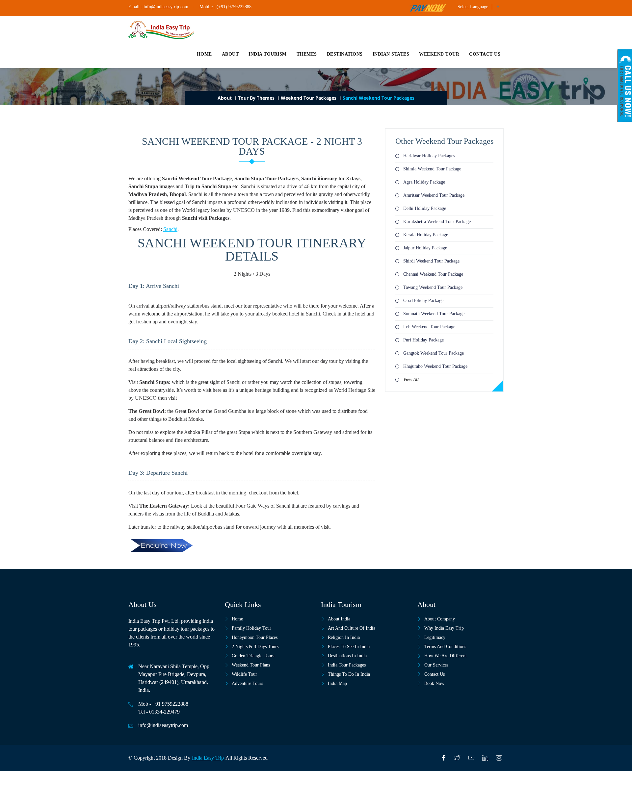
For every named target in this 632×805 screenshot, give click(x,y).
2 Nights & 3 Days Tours (255, 646)
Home (204, 54)
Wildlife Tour (244, 674)
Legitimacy (434, 637)
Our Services (436, 665)
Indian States (391, 54)
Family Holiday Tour (251, 628)
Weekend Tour (439, 54)
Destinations (345, 54)
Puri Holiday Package (423, 340)
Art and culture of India (351, 628)
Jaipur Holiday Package (425, 247)
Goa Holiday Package (423, 300)
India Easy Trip (208, 758)
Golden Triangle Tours (253, 655)
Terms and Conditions (445, 646)
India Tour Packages (347, 665)
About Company (439, 618)
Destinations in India (347, 655)
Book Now (434, 683)
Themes (307, 54)
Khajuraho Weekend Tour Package (435, 366)
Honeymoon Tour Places (254, 637)
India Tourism (268, 54)
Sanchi (170, 229)
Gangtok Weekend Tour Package (433, 353)
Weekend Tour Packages (308, 98)
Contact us (484, 54)
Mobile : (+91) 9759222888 (225, 6)
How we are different (445, 655)
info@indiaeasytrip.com (163, 725)
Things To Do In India (349, 674)
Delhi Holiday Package (424, 208)
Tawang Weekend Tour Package (432, 287)
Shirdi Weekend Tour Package (431, 261)
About (230, 54)
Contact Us (434, 674)
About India (339, 618)
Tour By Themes (256, 98)
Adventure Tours (247, 683)
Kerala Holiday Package (425, 234)
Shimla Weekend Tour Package (432, 168)
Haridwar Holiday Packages (429, 155)
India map (337, 683)
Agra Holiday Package (424, 182)
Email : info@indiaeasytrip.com (158, 6)
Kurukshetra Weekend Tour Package (437, 221)
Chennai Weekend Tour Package (433, 274)
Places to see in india (349, 646)
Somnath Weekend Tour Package (433, 313)
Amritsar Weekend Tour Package (433, 195)
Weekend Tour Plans (251, 665)
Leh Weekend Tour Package (429, 326)
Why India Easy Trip (444, 628)
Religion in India (344, 637)
